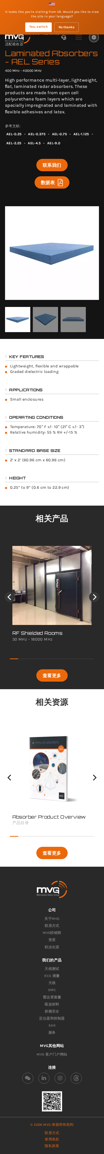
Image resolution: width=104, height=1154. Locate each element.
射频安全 (52, 1011)
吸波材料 (52, 1004)
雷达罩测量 (52, 997)
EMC (52, 990)
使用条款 (52, 1139)
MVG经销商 (52, 933)
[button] (78, 37)
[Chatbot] (63, 37)
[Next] (94, 597)
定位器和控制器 (52, 1018)
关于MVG (51, 919)
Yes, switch (38, 26)
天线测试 (52, 969)
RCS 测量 (52, 976)
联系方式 (52, 926)
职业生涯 (52, 947)
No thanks (66, 27)
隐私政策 (52, 1146)
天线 (52, 983)
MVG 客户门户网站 (52, 1054)
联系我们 (52, 165)
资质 (52, 940)
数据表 (48, 182)
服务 (52, 1032)
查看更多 (52, 675)
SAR (52, 1025)
